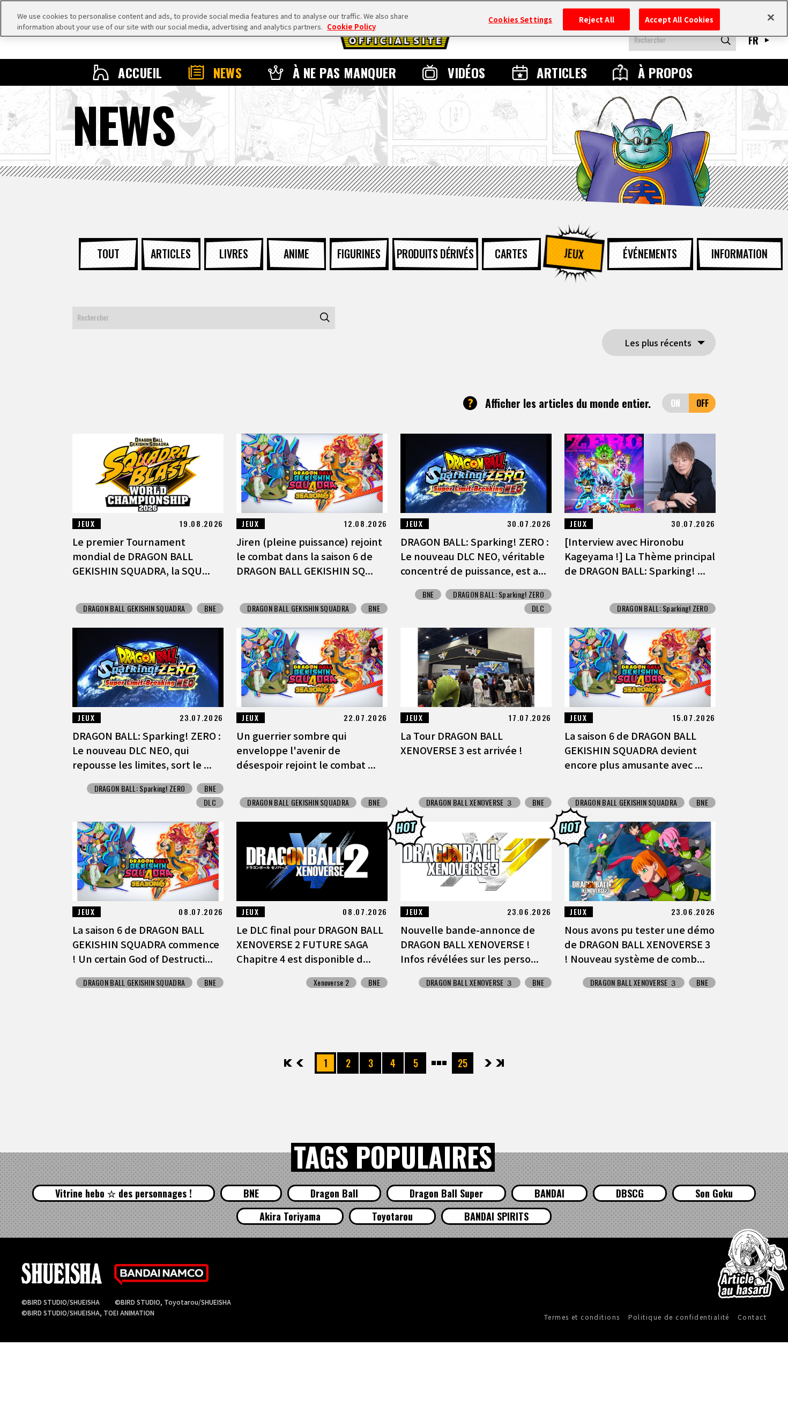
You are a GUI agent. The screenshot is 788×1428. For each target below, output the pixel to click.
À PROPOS (665, 72)
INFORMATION (739, 254)
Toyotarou (392, 1216)
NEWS (227, 72)
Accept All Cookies (679, 19)
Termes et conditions (582, 1316)
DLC (538, 608)
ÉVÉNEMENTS (650, 254)
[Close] (771, 17)
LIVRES (233, 254)
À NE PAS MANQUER (345, 72)
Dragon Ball (334, 1193)
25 (462, 1063)
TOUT (108, 254)
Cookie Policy (351, 26)
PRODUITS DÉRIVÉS (435, 254)
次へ (488, 1063)
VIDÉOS (467, 72)
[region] (394, 18)
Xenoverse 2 (331, 982)
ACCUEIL (140, 72)
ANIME (296, 254)
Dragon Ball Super (446, 1193)
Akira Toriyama (290, 1216)
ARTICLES (562, 72)
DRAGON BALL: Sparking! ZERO (498, 594)
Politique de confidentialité (679, 1316)
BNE (210, 608)
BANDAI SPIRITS (496, 1216)
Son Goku (714, 1193)
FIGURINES (359, 254)
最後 (499, 1063)
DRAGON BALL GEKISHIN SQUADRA (134, 608)
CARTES (511, 254)
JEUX (573, 253)
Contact (752, 1316)
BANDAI (549, 1193)
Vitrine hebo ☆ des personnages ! (123, 1193)
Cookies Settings (520, 19)
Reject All (596, 19)
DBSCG (630, 1193)
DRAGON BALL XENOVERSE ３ (469, 802)
